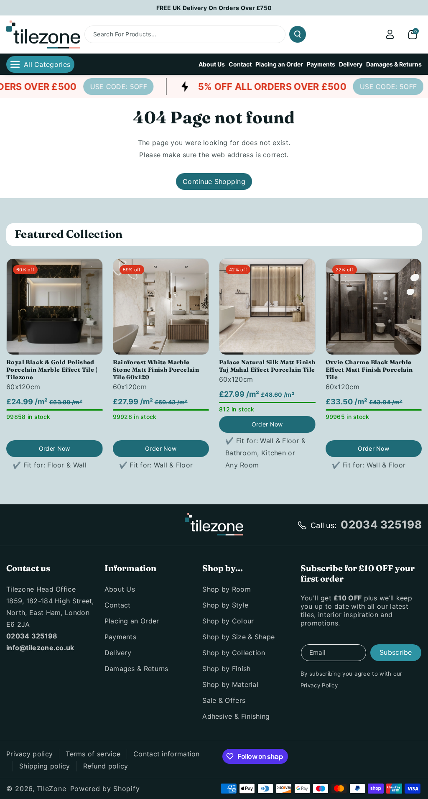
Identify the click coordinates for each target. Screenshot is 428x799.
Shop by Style (225, 605)
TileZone (51, 788)
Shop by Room (226, 589)
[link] (111, 86)
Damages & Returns (136, 668)
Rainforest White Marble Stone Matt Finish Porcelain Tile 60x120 (156, 369)
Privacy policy (29, 754)
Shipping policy (44, 766)
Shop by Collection (233, 652)
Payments (120, 637)
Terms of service (93, 754)
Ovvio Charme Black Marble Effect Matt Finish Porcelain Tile (369, 369)
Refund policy (105, 766)
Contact (117, 605)
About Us (119, 589)
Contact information (166, 754)
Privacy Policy (319, 685)
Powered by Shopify (105, 788)
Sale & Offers (223, 700)
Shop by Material (230, 684)
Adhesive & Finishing (236, 716)
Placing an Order (131, 621)
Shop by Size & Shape (238, 637)
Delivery (117, 652)
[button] (412, 34)
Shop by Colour (228, 621)
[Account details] (390, 34)
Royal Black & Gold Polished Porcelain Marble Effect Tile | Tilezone (51, 369)
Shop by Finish (226, 668)
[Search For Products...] (297, 34)
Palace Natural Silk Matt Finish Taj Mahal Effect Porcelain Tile (267, 365)
